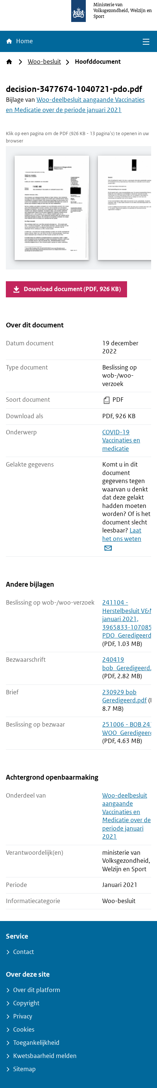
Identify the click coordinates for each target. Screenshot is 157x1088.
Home (24, 41)
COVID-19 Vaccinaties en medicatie (121, 440)
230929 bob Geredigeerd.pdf (124, 696)
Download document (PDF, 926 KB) (72, 289)
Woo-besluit (44, 62)
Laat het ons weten (121, 535)
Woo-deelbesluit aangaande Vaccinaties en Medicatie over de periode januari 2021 (126, 816)
